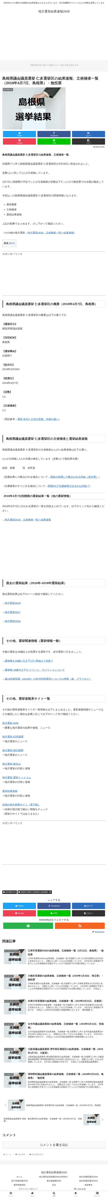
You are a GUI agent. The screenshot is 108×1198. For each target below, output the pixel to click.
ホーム (19, 1177)
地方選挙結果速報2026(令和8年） (54, 1177)
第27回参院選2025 (19, 1181)
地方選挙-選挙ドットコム (16, 777)
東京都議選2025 (54, 1181)
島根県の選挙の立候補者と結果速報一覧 (36, 892)
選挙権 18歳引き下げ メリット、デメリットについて (35, 670)
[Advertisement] (54, 40)
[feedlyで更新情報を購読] (28, 926)
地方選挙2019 (10, 892)
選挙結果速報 (9, 791)
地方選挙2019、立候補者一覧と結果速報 (51, 232)
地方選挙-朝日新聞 (12, 750)
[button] (88, 141)
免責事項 (88, 1185)
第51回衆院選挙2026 (88, 1177)
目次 (54, 1185)
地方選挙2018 (13, 603)
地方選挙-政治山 (11, 764)
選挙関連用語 (19, 1185)
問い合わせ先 (80, 1189)
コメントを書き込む (54, 1145)
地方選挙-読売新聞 (12, 736)
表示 (12, 243)
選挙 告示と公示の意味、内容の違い (38, 419)
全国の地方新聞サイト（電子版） (21, 804)
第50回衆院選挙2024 (88, 1181)
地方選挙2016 (13, 621)
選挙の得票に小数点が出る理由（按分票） (74, 477)
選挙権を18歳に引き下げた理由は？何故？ (29, 660)
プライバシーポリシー (28, 1189)
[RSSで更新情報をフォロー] (80, 926)
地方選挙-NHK (10, 723)
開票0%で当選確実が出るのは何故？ (68, 486)
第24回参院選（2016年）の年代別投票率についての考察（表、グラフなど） (48, 679)
